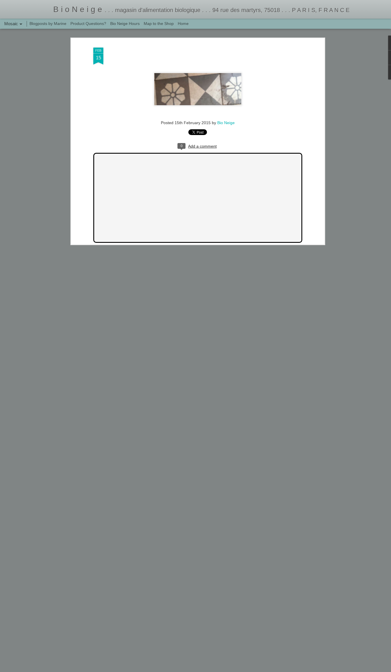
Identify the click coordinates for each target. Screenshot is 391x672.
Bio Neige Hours (125, 23)
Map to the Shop (159, 23)
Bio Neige (226, 122)
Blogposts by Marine (47, 23)
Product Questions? (88, 23)
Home (183, 23)
